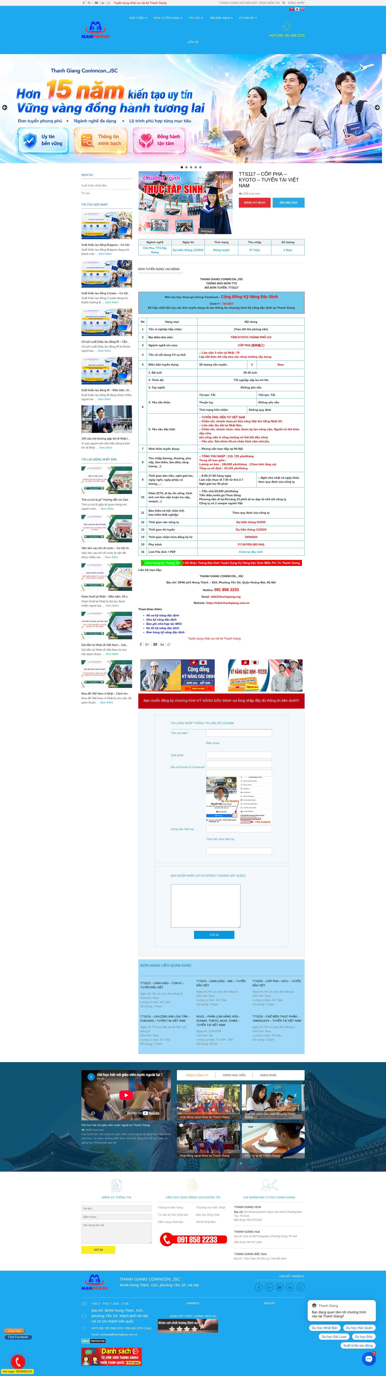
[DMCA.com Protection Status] (93, 1340)
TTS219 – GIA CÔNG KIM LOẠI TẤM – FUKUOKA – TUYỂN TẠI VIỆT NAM (165, 1018)
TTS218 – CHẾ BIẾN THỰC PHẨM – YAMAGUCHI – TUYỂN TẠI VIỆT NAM (277, 1018)
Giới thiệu (137, 17)
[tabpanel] (208, 1123)
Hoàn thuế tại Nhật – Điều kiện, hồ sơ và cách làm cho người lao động (105, 598)
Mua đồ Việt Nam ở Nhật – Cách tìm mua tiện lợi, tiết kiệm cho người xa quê (106, 695)
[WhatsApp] (108, 3)
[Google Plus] (89, 3)
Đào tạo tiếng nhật (208, 1214)
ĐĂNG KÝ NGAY (255, 202)
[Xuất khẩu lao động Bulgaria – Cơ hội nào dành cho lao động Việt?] (106, 225)
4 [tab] (196, 167)
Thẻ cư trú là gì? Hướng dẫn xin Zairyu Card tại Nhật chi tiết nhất (106, 501)
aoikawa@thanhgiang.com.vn (119, 1334)
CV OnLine (246, 17)
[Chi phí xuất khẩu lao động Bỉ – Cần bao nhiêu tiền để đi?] (106, 322)
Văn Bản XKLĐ (220, 17)
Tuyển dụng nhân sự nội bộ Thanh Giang (140, 2)
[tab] (197, 1075)
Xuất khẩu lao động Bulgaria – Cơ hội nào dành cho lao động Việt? (105, 246)
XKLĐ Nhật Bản (206, 1221)
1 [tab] (182, 167)
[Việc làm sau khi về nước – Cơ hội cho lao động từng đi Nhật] (106, 528)
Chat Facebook (18, 1337)
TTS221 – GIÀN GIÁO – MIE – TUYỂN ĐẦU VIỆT (220, 983)
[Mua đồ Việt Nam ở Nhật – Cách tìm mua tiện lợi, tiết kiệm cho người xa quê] (106, 674)
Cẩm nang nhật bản (170, 1221)
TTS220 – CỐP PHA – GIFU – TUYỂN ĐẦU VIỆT (277, 983)
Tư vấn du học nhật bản (173, 1214)
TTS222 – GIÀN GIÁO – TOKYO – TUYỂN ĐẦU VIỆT (162, 985)
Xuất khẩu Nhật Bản (94, 185)
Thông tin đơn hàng (170, 1207)
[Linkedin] (103, 3)
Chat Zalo (14, 1330)
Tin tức (194, 17)
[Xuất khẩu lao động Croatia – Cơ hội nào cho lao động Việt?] (106, 274)
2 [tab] (186, 167)
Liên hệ (193, 42)
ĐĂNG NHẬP (296, 2)
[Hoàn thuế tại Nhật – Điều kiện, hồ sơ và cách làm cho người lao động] (106, 577)
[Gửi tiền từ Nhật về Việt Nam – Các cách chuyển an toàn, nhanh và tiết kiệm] (106, 625)
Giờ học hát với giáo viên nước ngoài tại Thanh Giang (115, 1125)
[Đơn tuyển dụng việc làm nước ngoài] (191, 108)
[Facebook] (83, 3)
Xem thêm (105, 253)
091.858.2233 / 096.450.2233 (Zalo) (128, 1328)
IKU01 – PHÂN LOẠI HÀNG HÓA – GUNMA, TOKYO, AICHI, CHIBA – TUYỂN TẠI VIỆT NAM (218, 1021)
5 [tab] (200, 167)
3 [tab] (191, 167)
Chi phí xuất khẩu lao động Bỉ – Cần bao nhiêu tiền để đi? (104, 343)
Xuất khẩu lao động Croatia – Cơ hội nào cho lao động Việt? (104, 295)
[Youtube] (96, 3)
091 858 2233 (289, 202)
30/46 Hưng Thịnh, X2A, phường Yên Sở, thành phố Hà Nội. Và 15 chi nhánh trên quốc (120, 1315)
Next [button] (377, 108)
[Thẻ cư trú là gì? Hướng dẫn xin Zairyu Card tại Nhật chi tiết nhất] (106, 480)
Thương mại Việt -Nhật (210, 1207)
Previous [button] (5, 108)
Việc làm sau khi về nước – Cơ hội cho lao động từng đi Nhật (105, 549)
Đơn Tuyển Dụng (167, 17)
